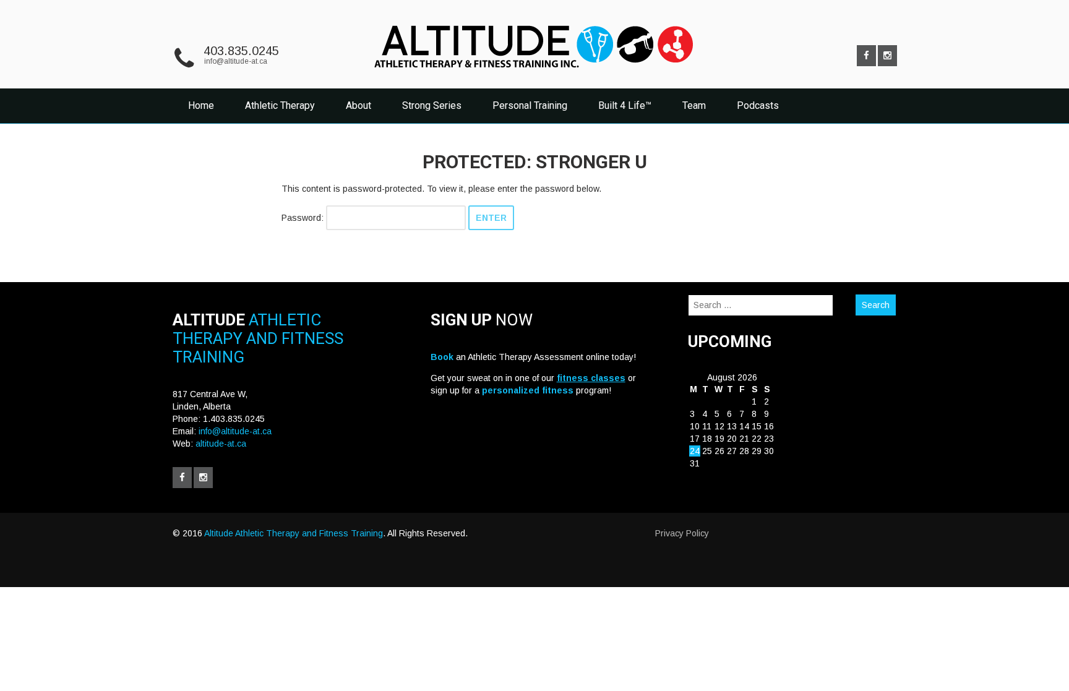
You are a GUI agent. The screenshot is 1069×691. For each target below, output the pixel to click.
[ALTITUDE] (534, 73)
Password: (303, 218)
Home (201, 105)
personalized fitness (527, 390)
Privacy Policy (682, 533)
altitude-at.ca (220, 444)
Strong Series (432, 105)
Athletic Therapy (280, 105)
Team (694, 105)
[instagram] (887, 55)
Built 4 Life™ (624, 105)
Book (442, 357)
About (358, 105)
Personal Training (529, 105)
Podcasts (758, 105)
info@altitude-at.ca (235, 61)
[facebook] (866, 55)
